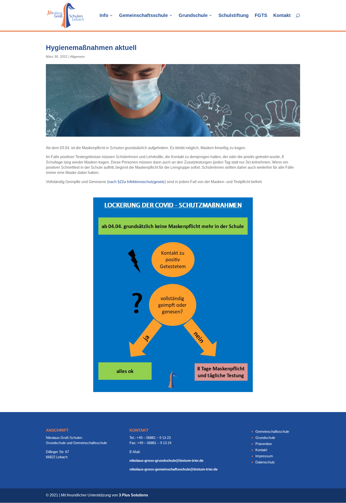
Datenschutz (265, 462)
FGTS (261, 16)
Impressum (264, 456)
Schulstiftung (233, 16)
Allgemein (77, 56)
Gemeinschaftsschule (143, 16)
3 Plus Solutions (133, 495)
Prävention (263, 444)
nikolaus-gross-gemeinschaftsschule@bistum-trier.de (173, 469)
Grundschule (193, 16)
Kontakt (282, 16)
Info (104, 16)
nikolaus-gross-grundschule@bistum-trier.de (166, 460)
